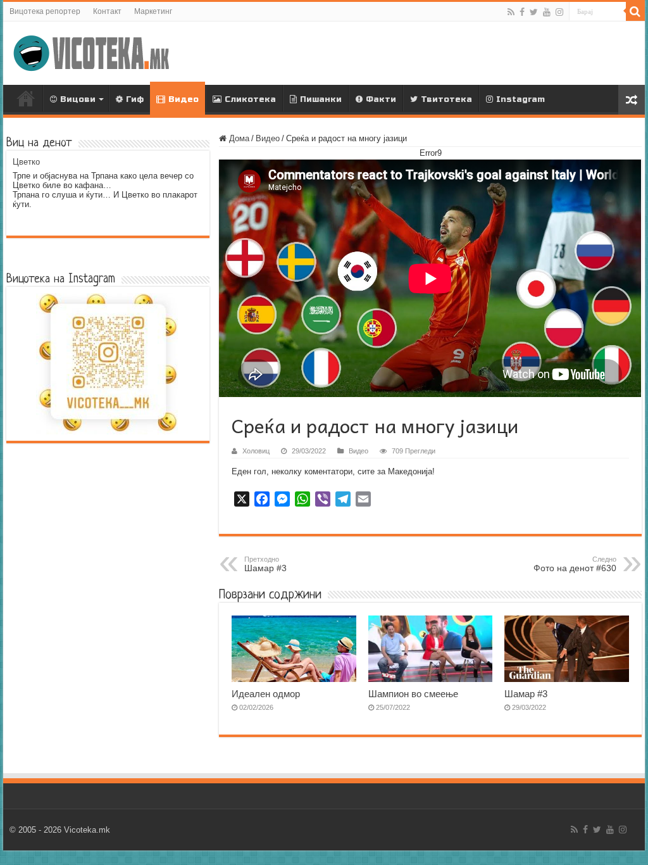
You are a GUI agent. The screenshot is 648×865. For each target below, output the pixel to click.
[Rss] (511, 12)
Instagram (520, 99)
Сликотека (250, 99)
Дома (25, 98)
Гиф (135, 99)
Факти (381, 99)
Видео (183, 99)
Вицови (78, 99)
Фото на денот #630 (574, 564)
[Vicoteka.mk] (92, 50)
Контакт (107, 11)
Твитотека (446, 99)
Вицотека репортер (44, 11)
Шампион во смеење (413, 693)
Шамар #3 (525, 693)
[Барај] (635, 11)
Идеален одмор (266, 693)
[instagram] (559, 12)
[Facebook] (522, 12)
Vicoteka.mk (87, 830)
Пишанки (321, 99)
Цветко (26, 162)
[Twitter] (533, 12)
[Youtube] (547, 12)
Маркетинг (153, 11)
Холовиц (256, 451)
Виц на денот (39, 143)
